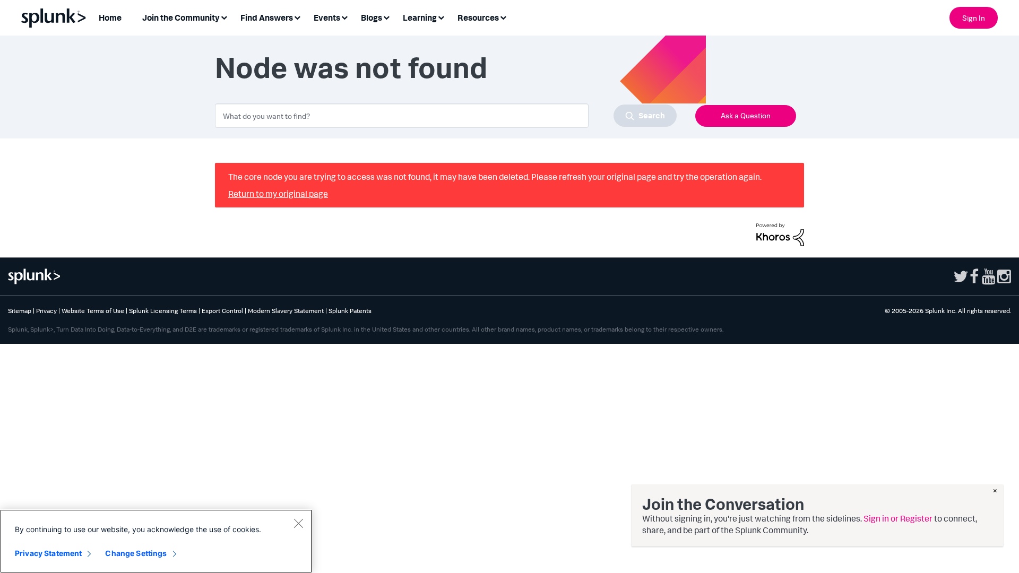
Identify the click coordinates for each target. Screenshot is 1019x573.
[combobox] (446, 115)
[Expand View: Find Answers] (297, 16)
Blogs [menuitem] (371, 17)
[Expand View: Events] (344, 16)
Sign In (973, 17)
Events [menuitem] (327, 17)
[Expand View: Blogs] (386, 16)
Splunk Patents (350, 311)
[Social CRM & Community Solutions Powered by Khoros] (780, 233)
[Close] (298, 523)
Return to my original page (278, 193)
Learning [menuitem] (420, 17)
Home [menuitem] (110, 17)
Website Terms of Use (93, 311)
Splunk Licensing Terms (163, 311)
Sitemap (19, 311)
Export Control (222, 311)
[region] (156, 541)
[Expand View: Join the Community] (224, 16)
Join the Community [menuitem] (181, 17)
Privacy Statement (48, 553)
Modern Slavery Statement (286, 311)
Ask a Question (746, 115)
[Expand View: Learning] (441, 16)
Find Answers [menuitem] (266, 17)
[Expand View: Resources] (503, 16)
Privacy (46, 311)
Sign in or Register (897, 518)
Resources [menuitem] (478, 17)
